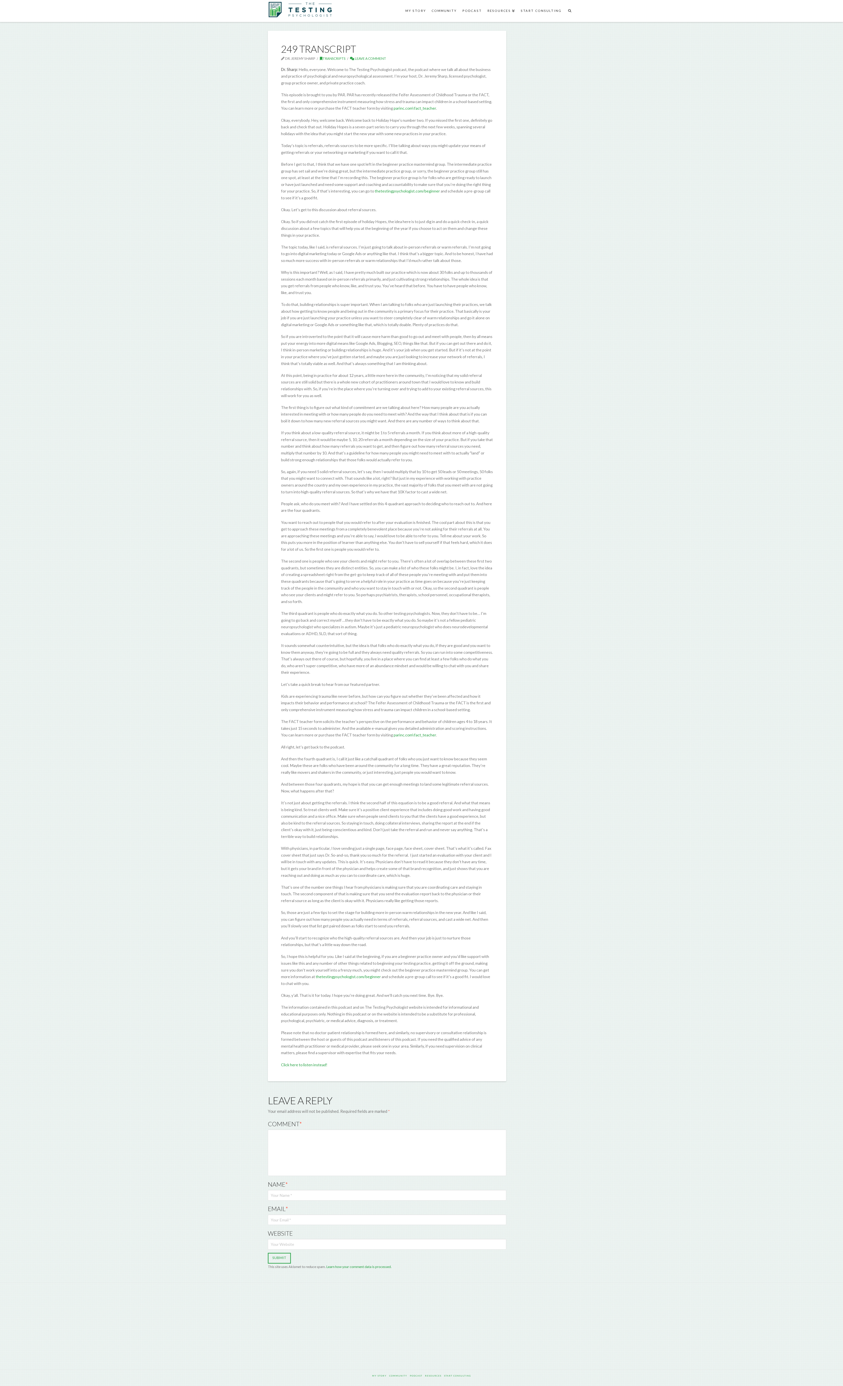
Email (278, 1208)
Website (280, 1233)
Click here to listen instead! (304, 1064)
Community (398, 1375)
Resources (433, 1375)
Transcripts (334, 58)
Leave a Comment (370, 58)
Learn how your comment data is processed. (358, 1266)
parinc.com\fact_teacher (415, 108)
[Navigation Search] (569, 11)
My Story (379, 1375)
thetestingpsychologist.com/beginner (407, 191)
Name (278, 1184)
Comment (285, 1124)
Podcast (416, 1375)
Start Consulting (457, 1375)
